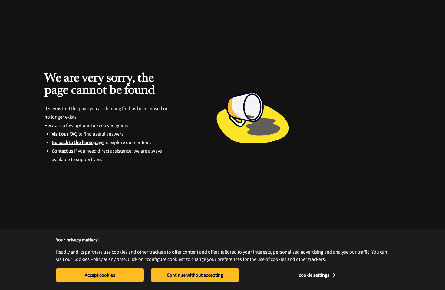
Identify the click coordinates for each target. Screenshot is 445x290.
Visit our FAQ (64, 134)
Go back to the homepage (78, 142)
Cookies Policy (88, 259)
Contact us (62, 151)
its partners (91, 252)
